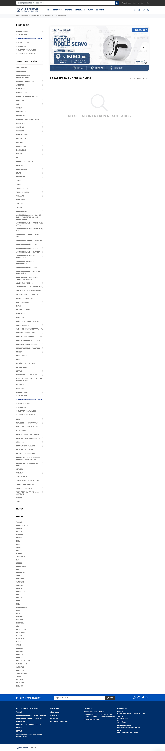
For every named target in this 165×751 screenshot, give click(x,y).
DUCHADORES (21, 356)
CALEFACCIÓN (21, 93)
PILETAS (19, 158)
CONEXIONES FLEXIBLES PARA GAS (29, 337)
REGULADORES (21, 169)
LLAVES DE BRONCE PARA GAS (27, 423)
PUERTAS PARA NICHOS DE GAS (28, 438)
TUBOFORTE (20, 557)
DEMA (18, 595)
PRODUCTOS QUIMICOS (24, 161)
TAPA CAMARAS (22, 477)
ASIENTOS (20, 85)
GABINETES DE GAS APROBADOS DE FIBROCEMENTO (29, 380)
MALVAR (19, 636)
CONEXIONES (21, 112)
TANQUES (19, 181)
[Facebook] (143, 697)
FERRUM (19, 371)
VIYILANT (19, 680)
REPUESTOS (20, 177)
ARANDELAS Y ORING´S (24, 283)
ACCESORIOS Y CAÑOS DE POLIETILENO (25, 257)
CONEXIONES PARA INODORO (26, 344)
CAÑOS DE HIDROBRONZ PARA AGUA (29, 329)
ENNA (18, 604)
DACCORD (19, 535)
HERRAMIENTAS (37, 16)
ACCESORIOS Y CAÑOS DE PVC (27, 268)
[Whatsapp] (134, 697)
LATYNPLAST (21, 632)
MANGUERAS (21, 150)
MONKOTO (20, 639)
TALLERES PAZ (21, 673)
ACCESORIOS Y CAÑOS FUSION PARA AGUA (29, 224)
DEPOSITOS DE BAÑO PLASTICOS (28, 348)
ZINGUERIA (20, 204)
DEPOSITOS (20, 116)
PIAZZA (19, 569)
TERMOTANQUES (22, 192)
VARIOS (19, 498)
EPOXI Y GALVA (21, 607)
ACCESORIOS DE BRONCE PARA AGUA (27, 236)
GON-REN (19, 620)
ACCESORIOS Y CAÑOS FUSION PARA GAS (29, 230)
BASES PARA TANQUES (24, 298)
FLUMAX (19, 613)
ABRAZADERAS (21, 68)
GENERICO (20, 617)
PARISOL (19, 648)
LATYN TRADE (21, 629)
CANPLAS (19, 585)
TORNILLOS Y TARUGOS (25, 484)
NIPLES (19, 154)
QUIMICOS (20, 442)
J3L (17, 626)
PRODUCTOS (26, 16)
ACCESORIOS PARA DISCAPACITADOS (23, 76)
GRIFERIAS (20, 131)
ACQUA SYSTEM (22, 525)
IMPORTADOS (21, 139)
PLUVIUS (19, 651)
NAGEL (18, 642)
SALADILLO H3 (21, 664)
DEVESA (19, 598)
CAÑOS (18, 104)
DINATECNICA (21, 566)
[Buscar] (139, 10)
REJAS (18, 173)
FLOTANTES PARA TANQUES (26, 375)
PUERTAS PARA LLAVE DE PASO (27, 434)
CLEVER (19, 588)
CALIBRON (20, 582)
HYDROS (19, 554)
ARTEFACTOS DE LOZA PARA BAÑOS (29, 287)
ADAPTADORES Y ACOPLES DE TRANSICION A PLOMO (27, 278)
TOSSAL (19, 207)
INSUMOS (19, 142)
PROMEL (19, 658)
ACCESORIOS (21, 71)
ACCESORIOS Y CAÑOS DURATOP (28, 252)
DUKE (18, 360)
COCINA (19, 108)
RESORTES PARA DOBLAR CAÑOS (55, 16)
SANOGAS (20, 670)
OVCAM (18, 645)
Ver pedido (145, 3)
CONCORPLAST (21, 591)
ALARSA (19, 528)
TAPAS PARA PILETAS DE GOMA (27, 481)
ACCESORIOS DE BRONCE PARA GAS (29, 240)
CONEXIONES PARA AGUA (25, 333)
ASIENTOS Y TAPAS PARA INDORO (28, 291)
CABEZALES (20, 89)
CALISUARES (22, 35)
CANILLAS (20, 100)
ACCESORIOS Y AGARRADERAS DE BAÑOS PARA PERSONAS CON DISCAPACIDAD (28, 217)
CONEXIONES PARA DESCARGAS (28, 340)
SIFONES (19, 469)
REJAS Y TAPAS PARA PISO (26, 454)
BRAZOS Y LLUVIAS (23, 310)
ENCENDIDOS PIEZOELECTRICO (27, 119)
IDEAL (18, 419)
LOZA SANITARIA (22, 146)
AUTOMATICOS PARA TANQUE (27, 295)
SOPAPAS (19, 473)
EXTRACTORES (21, 367)
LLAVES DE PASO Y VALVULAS (27, 427)
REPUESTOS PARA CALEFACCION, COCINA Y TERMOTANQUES (28, 458)
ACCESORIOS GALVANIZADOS (26, 248)
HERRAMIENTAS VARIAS (26, 54)
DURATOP (19, 550)
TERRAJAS (22, 46)
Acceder (136, 3)
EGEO (18, 601)
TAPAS (18, 184)
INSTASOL (20, 623)
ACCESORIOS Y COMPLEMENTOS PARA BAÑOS (28, 272)
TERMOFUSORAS (24, 42)
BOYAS (18, 306)
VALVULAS (20, 196)
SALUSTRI (20, 667)
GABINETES (20, 123)
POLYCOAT (20, 654)
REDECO (19, 563)
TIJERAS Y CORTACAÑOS (27, 50)
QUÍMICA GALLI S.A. (23, 661)
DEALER (19, 352)
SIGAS (18, 547)
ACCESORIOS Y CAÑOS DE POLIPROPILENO (25, 263)
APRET (18, 576)
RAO (17, 560)
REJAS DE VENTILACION (24, 450)
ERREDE (19, 610)
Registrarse (126, 3)
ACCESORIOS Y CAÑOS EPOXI (26, 244)
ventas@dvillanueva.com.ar (127, 733)
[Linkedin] (147, 697)
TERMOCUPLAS (22, 188)
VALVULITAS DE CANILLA (25, 488)
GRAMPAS (20, 127)
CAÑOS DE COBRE (22, 325)
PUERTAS (19, 165)
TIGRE (18, 676)
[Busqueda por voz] (135, 10)
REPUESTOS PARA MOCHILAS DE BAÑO (28, 464)
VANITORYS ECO (22, 200)
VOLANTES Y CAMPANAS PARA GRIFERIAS (27, 493)
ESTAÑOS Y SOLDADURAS (25, 363)
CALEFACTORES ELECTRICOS (26, 96)
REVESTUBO (20, 572)
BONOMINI (20, 579)
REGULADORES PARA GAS (25, 446)
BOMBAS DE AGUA (22, 302)
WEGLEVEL (20, 683)
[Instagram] (138, 697)
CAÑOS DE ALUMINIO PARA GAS (27, 321)
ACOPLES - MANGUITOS (25, 81)
